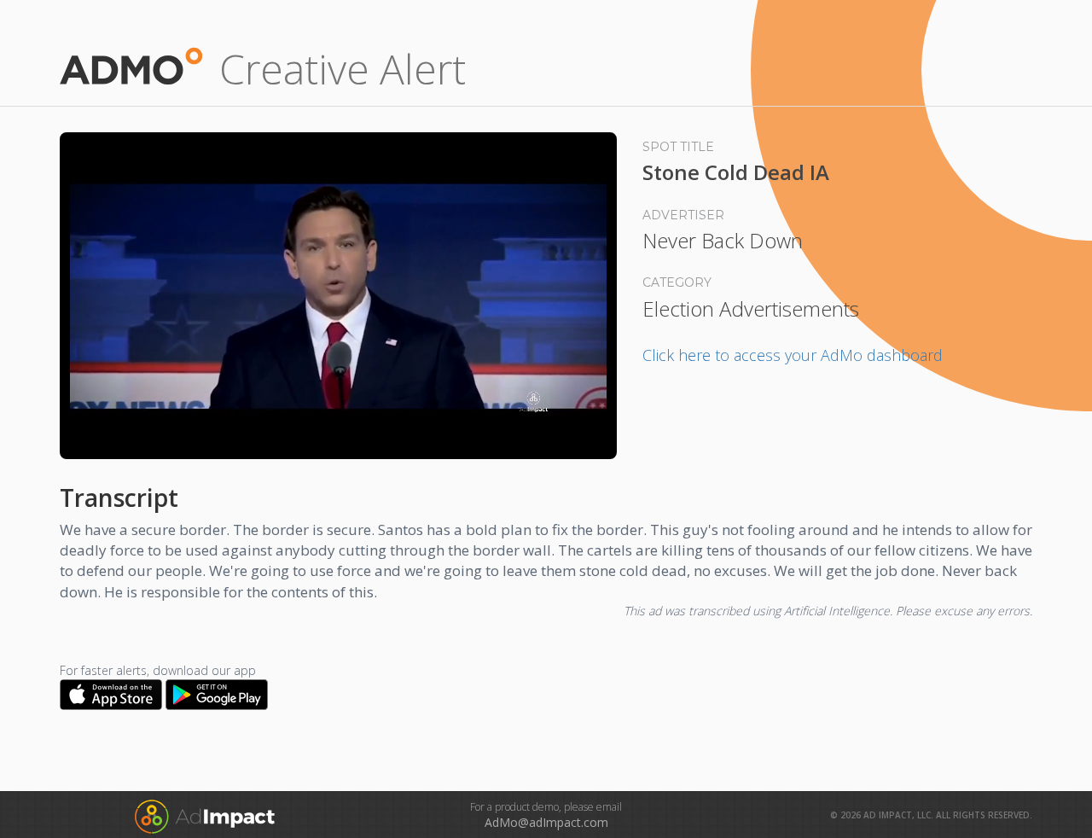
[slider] (338, 425)
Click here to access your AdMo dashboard (792, 355)
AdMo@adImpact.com (546, 822)
